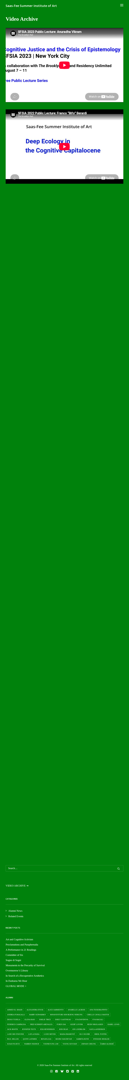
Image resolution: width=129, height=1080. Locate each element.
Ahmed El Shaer (14, 1010)
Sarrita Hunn (82, 1039)
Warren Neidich (31, 1044)
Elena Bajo (30, 1019)
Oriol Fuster (100, 1034)
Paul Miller (13, 1039)
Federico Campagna (16, 1024)
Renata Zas (46, 1039)
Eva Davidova (81, 1019)
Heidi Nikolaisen (95, 1024)
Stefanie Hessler (101, 1039)
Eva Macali (98, 1019)
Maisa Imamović (67, 1034)
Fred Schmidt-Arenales (41, 1024)
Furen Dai (61, 1024)
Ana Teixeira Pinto (98, 1010)
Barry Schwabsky (37, 1015)
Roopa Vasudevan (64, 1039)
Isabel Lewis (113, 1024)
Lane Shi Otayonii (15, 1034)
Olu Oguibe (84, 1034)
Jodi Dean (63, 1029)
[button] (122, 5)
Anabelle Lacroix (76, 1010)
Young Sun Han (70, 1044)
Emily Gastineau (63, 1019)
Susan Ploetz (13, 1044)
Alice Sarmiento (56, 1010)
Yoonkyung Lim (50, 1044)
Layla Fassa (33, 1034)
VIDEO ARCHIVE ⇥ (17, 885)
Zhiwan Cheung (88, 1044)
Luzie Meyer (50, 1034)
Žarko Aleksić (107, 1044)
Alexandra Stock (35, 1010)
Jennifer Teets (29, 1029)
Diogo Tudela (13, 1019)
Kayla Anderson (97, 1029)
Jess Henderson (47, 1029)
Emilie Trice (45, 1019)
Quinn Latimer (30, 1039)
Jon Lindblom (78, 1029)
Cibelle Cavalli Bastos (98, 1015)
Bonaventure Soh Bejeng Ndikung (66, 1015)
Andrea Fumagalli (16, 1015)
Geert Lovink (76, 1024)
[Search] (64, 868)
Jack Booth (12, 1029)
